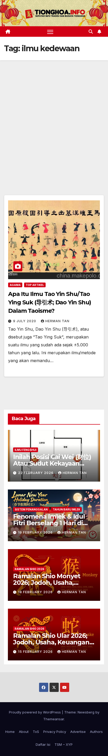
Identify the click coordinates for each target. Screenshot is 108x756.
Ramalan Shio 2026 (29, 569)
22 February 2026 (36, 473)
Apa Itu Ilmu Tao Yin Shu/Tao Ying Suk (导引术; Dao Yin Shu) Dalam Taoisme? (49, 302)
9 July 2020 (25, 321)
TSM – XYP (64, 744)
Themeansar (53, 719)
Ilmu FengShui (25, 449)
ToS (36, 731)
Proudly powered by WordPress (35, 712)
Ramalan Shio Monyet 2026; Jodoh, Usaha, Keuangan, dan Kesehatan (53, 582)
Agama (15, 284)
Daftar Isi (43, 744)
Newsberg (86, 712)
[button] (91, 31)
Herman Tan (57, 321)
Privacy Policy (54, 731)
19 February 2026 (36, 532)
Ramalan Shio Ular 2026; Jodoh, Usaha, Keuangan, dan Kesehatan (52, 642)
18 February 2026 (36, 592)
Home (10, 731)
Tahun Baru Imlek (66, 509)
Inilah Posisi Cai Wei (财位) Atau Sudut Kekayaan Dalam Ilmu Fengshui (52, 463)
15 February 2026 (36, 652)
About (24, 731)
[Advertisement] (54, 117)
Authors (96, 731)
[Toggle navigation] (50, 31)
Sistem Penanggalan (31, 509)
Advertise (78, 731)
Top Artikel (35, 284)
